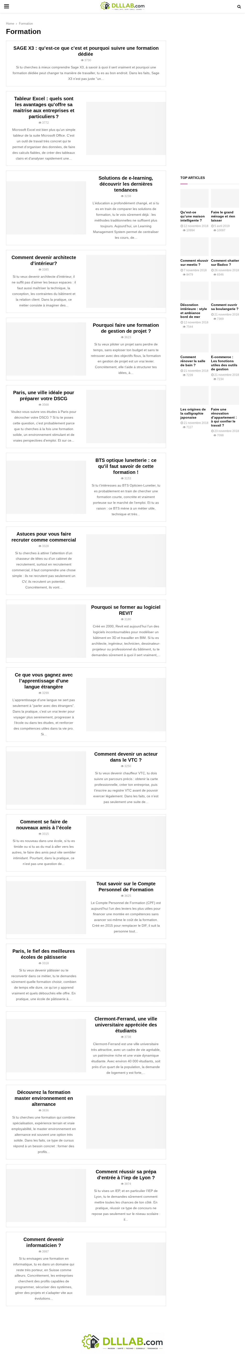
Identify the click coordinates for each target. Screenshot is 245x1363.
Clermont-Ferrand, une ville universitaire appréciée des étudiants (126, 1024)
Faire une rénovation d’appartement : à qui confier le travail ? (224, 417)
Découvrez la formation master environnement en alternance (44, 1098)
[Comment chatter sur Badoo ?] (225, 246)
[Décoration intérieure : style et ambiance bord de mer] (194, 291)
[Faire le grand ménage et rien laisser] (225, 198)
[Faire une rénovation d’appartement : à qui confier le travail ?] (225, 395)
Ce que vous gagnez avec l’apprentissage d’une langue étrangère (44, 680)
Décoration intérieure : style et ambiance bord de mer (193, 311)
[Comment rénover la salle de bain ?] (194, 343)
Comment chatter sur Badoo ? (225, 262)
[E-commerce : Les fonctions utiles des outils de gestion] (225, 343)
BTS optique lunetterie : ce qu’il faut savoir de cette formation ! (125, 466)
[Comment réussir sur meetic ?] (194, 246)
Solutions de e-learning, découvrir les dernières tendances (126, 184)
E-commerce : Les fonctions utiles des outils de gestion (224, 363)
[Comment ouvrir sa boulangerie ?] (225, 291)
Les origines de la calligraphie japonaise (193, 413)
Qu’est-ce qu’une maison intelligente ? (192, 216)
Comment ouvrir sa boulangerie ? (225, 307)
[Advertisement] (209, 94)
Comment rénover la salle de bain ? (192, 361)
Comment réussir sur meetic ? (194, 262)
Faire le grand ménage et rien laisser (223, 216)
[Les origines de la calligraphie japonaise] (194, 395)
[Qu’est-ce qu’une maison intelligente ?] (194, 198)
